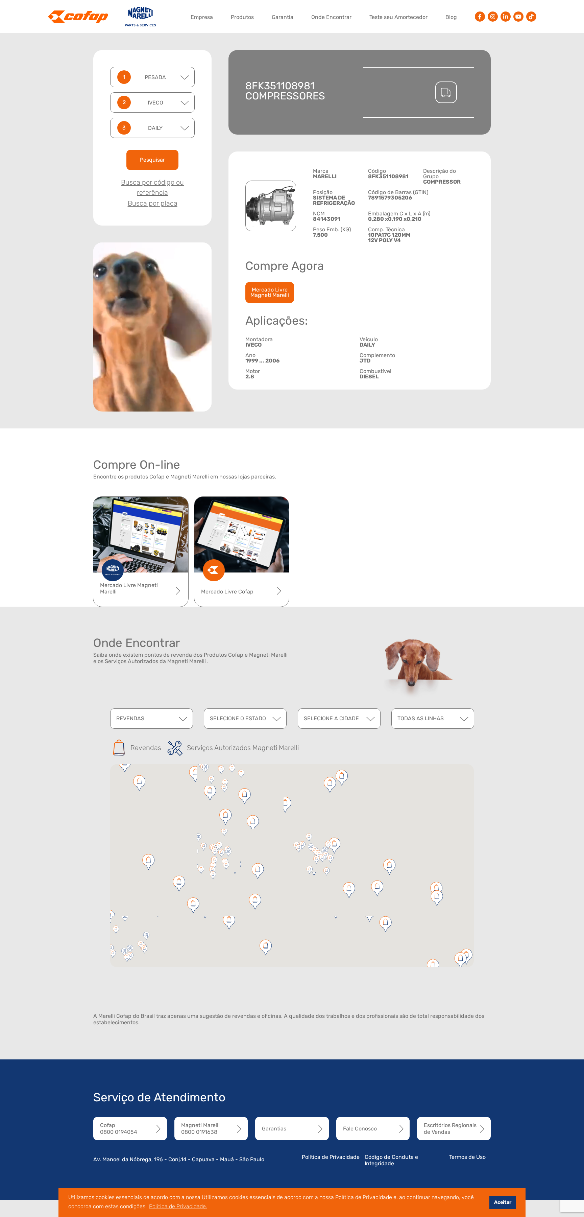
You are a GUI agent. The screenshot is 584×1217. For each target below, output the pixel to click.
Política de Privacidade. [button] (178, 1206)
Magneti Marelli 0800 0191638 (200, 1128)
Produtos (242, 17)
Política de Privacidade (331, 1157)
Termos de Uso (467, 1157)
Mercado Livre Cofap (227, 591)
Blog (451, 17)
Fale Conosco (360, 1128)
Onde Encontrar (331, 17)
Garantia (282, 17)
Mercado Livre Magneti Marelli (269, 292)
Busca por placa (152, 203)
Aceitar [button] (502, 1202)
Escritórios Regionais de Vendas (450, 1128)
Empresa (202, 17)
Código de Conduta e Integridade (391, 1160)
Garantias (274, 1128)
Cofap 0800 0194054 (118, 1128)
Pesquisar (152, 160)
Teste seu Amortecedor (398, 17)
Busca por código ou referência (152, 187)
